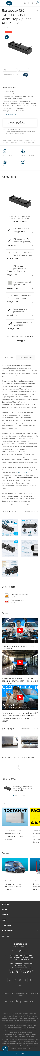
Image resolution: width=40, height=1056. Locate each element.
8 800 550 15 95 (20, 944)
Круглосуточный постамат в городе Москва (14, 836)
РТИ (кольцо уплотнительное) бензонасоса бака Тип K (16, 268)
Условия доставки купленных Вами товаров (13, 887)
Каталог (5, 904)
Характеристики (25, 357)
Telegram (15, 980)
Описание (8, 357)
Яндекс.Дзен (20, 985)
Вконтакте (9, 980)
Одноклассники (25, 980)
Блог (4, 920)
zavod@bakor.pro (21, 951)
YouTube (20, 980)
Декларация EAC (17, 600)
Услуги (5, 915)
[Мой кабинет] (33, 3)
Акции (4, 909)
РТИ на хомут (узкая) (21, 228)
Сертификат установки (19, 594)
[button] (5, 1049)
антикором (22, 472)
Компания (6, 925)
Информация (8, 930)
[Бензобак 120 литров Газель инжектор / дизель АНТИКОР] (20, 46)
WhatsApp (30, 980)
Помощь (5, 936)
